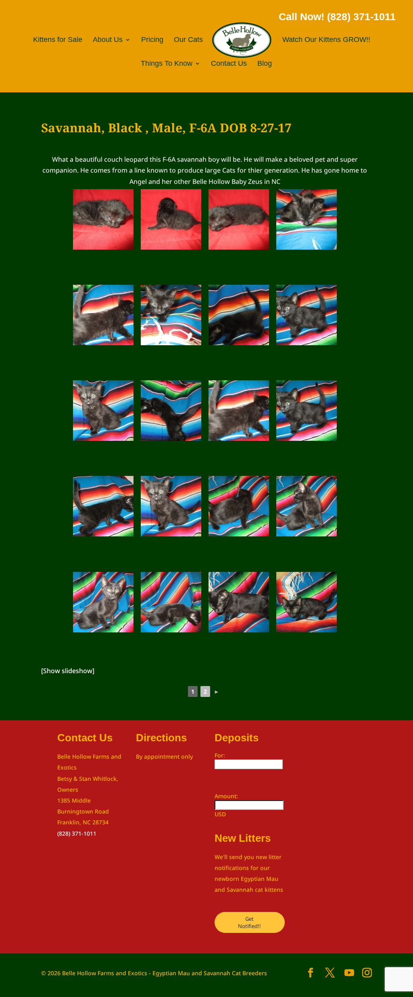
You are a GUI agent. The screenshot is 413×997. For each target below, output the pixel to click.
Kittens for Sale (57, 40)
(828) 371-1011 (76, 833)
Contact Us (229, 63)
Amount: (226, 796)
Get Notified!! (249, 922)
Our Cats (188, 40)
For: (220, 755)
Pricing (152, 40)
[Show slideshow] (67, 670)
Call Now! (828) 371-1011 (337, 16)
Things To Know (166, 63)
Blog (264, 63)
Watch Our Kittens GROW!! (326, 40)
